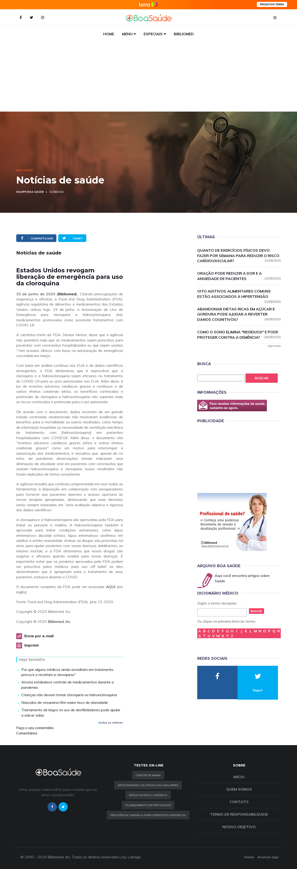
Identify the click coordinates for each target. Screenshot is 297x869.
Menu (127, 34)
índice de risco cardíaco (148, 795)
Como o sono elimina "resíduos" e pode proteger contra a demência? (239, 335)
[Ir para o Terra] (148, 4)
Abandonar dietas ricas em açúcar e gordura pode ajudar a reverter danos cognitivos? (239, 314)
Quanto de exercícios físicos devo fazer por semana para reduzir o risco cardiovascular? (239, 255)
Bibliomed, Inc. (59, 621)
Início (239, 777)
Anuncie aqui (267, 857)
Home (108, 34)
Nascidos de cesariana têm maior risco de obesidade (64, 702)
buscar (256, 611)
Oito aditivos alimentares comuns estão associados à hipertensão (239, 294)
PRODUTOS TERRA (272, 4)
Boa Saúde (24, 170)
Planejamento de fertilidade (148, 805)
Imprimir (31, 645)
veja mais (274, 346)
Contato (239, 801)
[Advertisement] (148, 76)
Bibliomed (184, 34)
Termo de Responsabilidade (239, 814)
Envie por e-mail (39, 636)
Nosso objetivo (239, 826)
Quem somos (239, 789)
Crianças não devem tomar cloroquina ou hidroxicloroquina (69, 694)
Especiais (153, 34)
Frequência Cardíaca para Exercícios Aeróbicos (148, 815)
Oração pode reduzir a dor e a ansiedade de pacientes (239, 276)
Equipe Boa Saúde (30, 191)
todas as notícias (111, 722)
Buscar (261, 378)
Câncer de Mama (148, 775)
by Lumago (132, 857)
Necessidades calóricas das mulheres (148, 785)
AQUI (110, 586)
